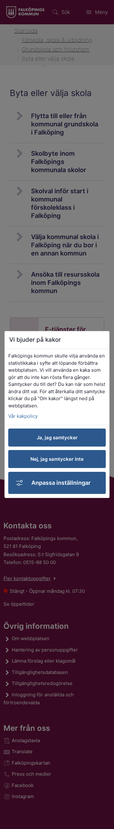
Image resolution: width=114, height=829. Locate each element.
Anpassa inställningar (61, 482)
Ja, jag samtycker (57, 438)
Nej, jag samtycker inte (57, 459)
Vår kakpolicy (23, 416)
